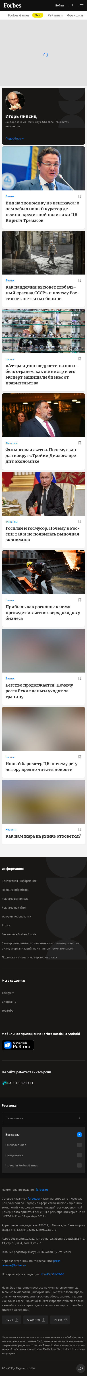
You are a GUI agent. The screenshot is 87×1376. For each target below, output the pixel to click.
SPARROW (33, 1320)
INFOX (58, 1320)
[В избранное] (79, 196)
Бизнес (10, 196)
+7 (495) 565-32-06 (52, 1274)
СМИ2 (9, 1320)
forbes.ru (42, 1190)
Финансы (11, 443)
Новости (11, 829)
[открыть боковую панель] (71, 5)
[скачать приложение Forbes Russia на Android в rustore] (18, 1045)
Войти (59, 5)
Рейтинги (55, 15)
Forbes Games (24, 15)
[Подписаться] (79, 1118)
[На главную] (12, 5)
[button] (81, 5)
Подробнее (13, 138)
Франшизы (75, 15)
